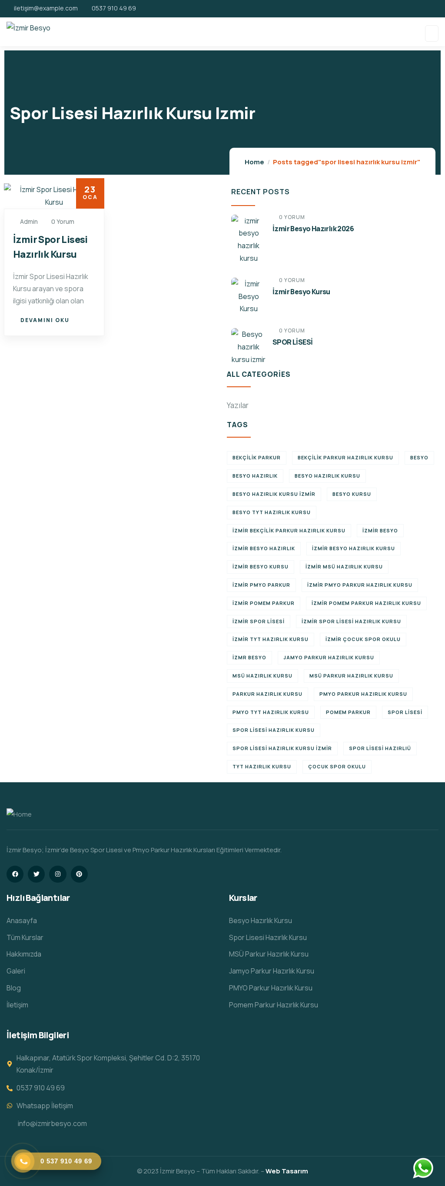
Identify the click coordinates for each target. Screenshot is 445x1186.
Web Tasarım (287, 1171)
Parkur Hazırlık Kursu (267, 694)
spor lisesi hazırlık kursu (273, 730)
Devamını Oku (45, 320)
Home (254, 161)
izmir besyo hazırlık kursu (353, 548)
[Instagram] (57, 874)
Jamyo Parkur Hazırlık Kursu (328, 657)
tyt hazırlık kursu (261, 766)
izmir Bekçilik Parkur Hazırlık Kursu (288, 530)
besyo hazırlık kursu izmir (273, 494)
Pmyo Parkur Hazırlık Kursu (363, 694)
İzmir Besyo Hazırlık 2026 (313, 228)
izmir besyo (380, 530)
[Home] (19, 814)
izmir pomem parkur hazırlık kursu (366, 603)
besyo (419, 457)
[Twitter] (36, 874)
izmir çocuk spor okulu (363, 639)
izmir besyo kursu (260, 566)
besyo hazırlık (255, 475)
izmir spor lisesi (258, 621)
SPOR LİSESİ (292, 342)
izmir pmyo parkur (261, 584)
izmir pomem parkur (263, 603)
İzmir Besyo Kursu (301, 291)
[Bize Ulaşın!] (423, 1168)
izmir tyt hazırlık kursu (270, 639)
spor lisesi (405, 712)
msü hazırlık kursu (262, 675)
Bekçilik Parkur (256, 457)
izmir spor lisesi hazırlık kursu (351, 621)
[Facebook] (15, 874)
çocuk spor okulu (337, 766)
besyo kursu (351, 494)
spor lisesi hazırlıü (380, 748)
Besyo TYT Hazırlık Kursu (271, 512)
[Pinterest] (79, 874)
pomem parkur (348, 712)
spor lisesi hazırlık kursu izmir (282, 748)
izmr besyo (249, 657)
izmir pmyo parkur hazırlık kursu (359, 584)
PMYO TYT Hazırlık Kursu (270, 712)
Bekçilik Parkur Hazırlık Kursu (345, 457)
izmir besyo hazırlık (263, 548)
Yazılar (238, 405)
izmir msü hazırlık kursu (344, 566)
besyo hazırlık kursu (327, 475)
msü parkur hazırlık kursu (351, 675)
